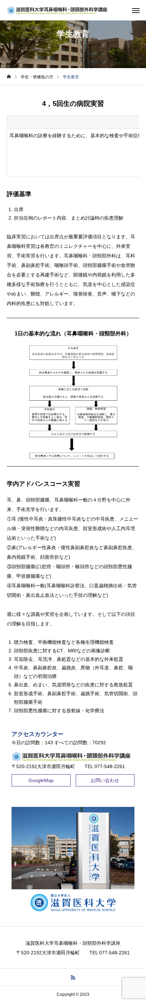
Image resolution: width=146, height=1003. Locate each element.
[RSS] (73, 977)
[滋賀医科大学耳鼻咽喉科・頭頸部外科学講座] (59, 10)
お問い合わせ (105, 780)
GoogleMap (41, 780)
